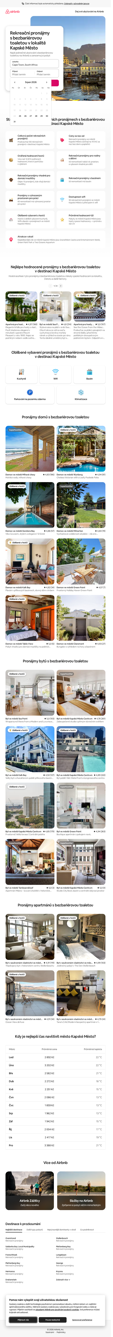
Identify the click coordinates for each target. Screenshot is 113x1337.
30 (47, 116)
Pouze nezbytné (52, 1320)
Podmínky (61, 1332)
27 (31, 116)
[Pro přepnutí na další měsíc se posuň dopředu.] (46, 82)
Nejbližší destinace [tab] (14, 1229)
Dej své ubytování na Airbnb (89, 11)
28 (36, 116)
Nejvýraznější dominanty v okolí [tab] (61, 1229)
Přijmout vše (23, 1320)
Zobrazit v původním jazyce (76, 3)
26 (25, 116)
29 (41, 116)
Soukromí (50, 1332)
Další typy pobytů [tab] (35, 1229)
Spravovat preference (82, 1320)
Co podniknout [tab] (87, 1229)
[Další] (60, 286)
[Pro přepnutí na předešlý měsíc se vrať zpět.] (15, 82)
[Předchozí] (50, 286)
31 (15, 121)
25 (20, 116)
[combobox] (34, 64)
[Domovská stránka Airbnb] (13, 11)
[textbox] (22, 74)
